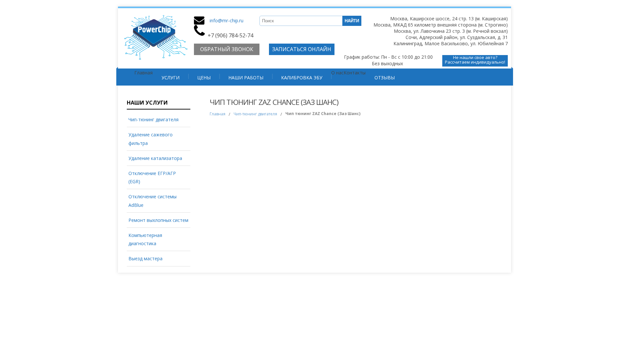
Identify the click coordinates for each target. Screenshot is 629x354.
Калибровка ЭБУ (301, 77)
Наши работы (245, 77)
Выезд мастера (145, 258)
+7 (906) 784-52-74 (230, 35)
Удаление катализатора (155, 158)
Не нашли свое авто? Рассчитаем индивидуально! (475, 60)
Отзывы (384, 77)
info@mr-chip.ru (226, 20)
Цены (204, 77)
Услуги (171, 77)
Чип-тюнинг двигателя (153, 119)
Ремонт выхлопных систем (158, 220)
